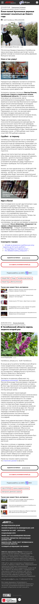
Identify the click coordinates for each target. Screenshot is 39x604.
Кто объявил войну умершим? (16, 251)
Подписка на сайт (8, 530)
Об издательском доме (10, 525)
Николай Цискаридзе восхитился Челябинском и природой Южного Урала (22, 506)
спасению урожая (10, 461)
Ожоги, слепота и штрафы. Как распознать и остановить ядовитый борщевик (21, 500)
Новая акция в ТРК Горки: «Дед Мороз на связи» (22, 301)
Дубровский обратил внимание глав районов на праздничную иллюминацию (22, 313)
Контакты (21, 530)
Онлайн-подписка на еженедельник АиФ (17, 528)
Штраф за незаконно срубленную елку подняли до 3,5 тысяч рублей (18, 246)
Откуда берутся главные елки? (16, 249)
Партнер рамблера (17, 595)
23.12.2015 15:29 (5, 7)
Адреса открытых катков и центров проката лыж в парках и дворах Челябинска (22, 290)
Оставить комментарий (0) (19, 264)
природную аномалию (9, 380)
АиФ (21, 47)
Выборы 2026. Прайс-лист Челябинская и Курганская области (17, 543)
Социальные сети (8, 533)
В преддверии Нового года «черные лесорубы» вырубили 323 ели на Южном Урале (22, 307)
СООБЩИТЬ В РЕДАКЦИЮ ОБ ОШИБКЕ (15, 546)
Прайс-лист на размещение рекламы (15, 535)
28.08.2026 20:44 (6, 323)
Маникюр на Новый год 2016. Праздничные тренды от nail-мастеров (21, 296)
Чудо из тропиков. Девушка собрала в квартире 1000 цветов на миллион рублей (22, 511)
